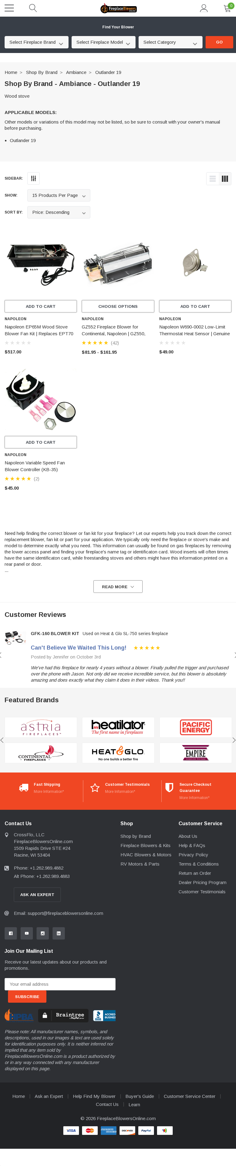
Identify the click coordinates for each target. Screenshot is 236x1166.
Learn (134, 1104)
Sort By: (14, 212)
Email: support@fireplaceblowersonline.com (58, 913)
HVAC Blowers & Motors (145, 854)
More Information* (49, 791)
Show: (11, 195)
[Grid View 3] (225, 179)
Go (219, 42)
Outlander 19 (108, 72)
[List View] (212, 179)
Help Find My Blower (94, 1096)
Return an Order (195, 873)
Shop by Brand (41, 72)
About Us (188, 836)
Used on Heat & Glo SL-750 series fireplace (125, 633)
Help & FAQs (192, 845)
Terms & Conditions (199, 863)
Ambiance (76, 72)
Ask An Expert (37, 894)
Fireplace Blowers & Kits (145, 845)
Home (11, 72)
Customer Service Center (189, 1096)
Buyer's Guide (139, 1096)
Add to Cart (41, 306)
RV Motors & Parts (139, 863)
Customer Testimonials (202, 891)
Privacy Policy (193, 854)
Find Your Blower (118, 27)
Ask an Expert (49, 1096)
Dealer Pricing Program (202, 882)
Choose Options (118, 306)
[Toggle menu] (9, 8)
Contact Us (107, 1104)
